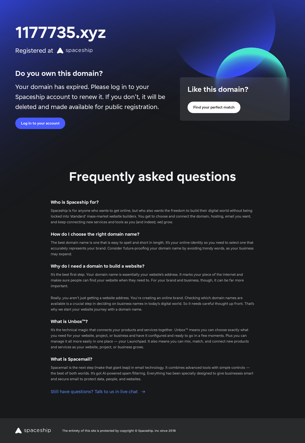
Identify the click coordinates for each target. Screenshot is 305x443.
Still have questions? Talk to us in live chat (95, 391)
